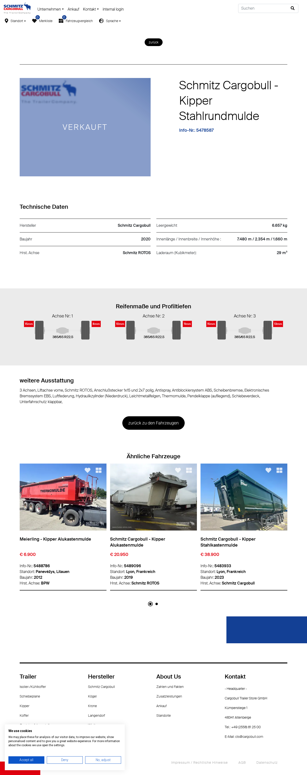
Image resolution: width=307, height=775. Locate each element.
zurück (154, 42)
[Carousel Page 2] (157, 604)
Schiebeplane (30, 696)
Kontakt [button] (89, 9)
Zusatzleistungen (169, 696)
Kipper (24, 706)
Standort (17, 21)
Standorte (163, 715)
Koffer (24, 715)
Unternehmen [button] (49, 9)
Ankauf (73, 9)
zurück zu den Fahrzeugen (153, 423)
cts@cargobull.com (249, 736)
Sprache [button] (112, 21)
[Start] (17, 8)
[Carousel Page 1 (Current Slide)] (150, 604)
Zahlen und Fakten (170, 687)
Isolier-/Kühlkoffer (33, 687)
